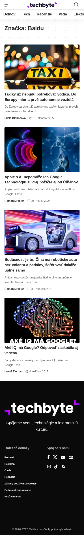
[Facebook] (48, 457)
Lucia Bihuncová (15, 118)
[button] (8, 4)
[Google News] (71, 457)
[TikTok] (56, 467)
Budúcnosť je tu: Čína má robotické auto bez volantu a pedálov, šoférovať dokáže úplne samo (40, 264)
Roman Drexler (14, 200)
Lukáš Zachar (13, 371)
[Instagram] (49, 467)
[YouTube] (63, 457)
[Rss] (63, 467)
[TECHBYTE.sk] (42, 4)
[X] (55, 457)
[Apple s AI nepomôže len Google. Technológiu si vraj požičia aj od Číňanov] (42, 149)
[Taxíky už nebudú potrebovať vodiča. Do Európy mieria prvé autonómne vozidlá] (42, 67)
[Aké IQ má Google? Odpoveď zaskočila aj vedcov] (42, 320)
